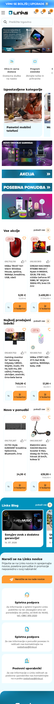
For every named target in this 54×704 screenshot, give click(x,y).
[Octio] (27, 206)
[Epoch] (27, 153)
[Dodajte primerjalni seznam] (8, 307)
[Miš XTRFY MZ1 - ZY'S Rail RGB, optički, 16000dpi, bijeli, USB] (40, 364)
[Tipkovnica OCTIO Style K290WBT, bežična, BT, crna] (15, 453)
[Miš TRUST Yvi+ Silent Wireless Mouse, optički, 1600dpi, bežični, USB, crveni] (15, 274)
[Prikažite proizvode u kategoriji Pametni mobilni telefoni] (23, 114)
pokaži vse (39, 230)
